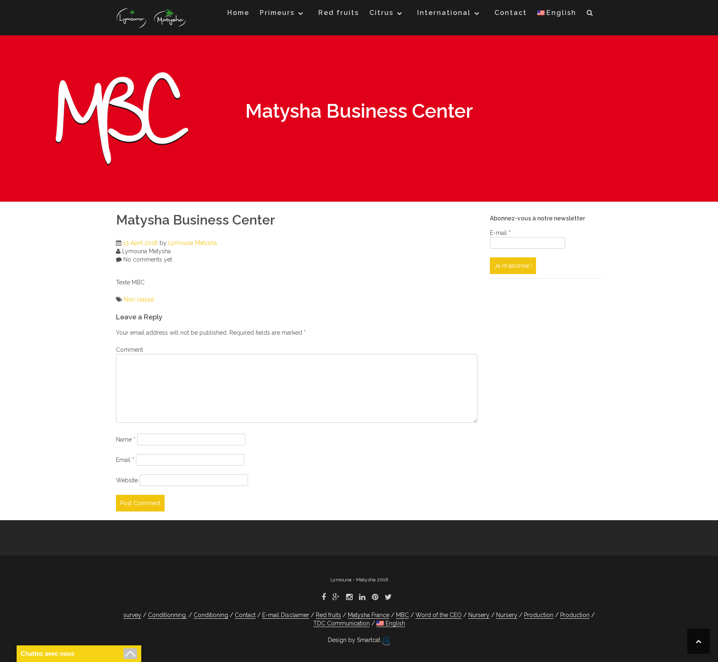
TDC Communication (341, 623)
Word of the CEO (439, 615)
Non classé (139, 299)
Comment (129, 349)
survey (132, 615)
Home (238, 13)
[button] (590, 14)
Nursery (478, 615)
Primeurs (277, 13)
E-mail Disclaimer (285, 615)
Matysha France (368, 615)
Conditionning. (167, 615)
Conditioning (211, 615)
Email (125, 460)
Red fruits (338, 13)
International (444, 13)
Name (125, 439)
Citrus (381, 13)
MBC (402, 615)
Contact (510, 13)
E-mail (500, 233)
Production (538, 615)
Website (127, 480)
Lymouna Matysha (192, 243)
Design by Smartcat (355, 640)
